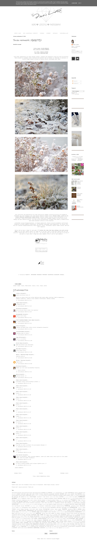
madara (83, 509)
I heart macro (44, 502)
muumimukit (78, 511)
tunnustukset (42, 525)
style (48, 521)
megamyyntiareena (74, 510)
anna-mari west (25, 494)
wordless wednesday (33, 527)
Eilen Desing (75, 498)
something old (30, 521)
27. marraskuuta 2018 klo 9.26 (23, 323)
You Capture (59, 527)
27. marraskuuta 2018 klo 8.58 (23, 311)
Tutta (55, 525)
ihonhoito (57, 502)
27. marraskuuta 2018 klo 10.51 (24, 329)
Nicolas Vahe (45, 513)
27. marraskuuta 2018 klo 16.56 (24, 357)
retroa (17, 518)
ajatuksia (71, 492)
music (49, 511)
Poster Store (34, 517)
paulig (13, 516)
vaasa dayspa (18, 526)
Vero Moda (47, 526)
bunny (83, 495)
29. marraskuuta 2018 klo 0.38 (23, 371)
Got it (79, 3)
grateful (34, 501)
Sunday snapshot (68, 521)
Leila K (18, 325)
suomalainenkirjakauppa (76, 521)
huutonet (28, 502)
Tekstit (75, 81)
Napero (25, 513)
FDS (62, 500)
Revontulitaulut (27, 518)
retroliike (21, 518)
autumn (62, 494)
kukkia (67, 506)
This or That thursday (68, 524)
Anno (30, 494)
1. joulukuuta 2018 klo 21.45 (23, 394)
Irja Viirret (19, 455)
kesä (80, 504)
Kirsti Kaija (19, 343)
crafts (28, 498)
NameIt (22, 513)
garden (21, 501)
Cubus (43, 498)
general (26, 501)
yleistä (42, 527)
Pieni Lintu (19, 380)
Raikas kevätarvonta (80, 207)
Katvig (63, 504)
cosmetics (24, 498)
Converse (19, 498)
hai (46, 501)
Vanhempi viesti (64, 473)
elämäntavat (24, 500)
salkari (64, 518)
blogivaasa (55, 495)
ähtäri (68, 527)
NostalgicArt (63, 513)
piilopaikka (83, 516)
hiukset (73, 501)
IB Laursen (50, 502)
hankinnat (59, 501)
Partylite (83, 514)
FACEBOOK (42, 33)
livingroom (46, 509)
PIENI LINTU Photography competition (56, 516)
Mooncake (42, 511)
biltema (42, 495)
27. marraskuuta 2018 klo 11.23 (24, 334)
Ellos (84, 498)
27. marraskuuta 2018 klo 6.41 (23, 300)
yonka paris (54, 527)
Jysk (47, 504)
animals (18, 494)
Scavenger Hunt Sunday (76, 518)
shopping (45, 520)
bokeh (18, 285)
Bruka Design (79, 495)
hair (48, 501)
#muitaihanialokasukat (17, 492)
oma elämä (40, 514)
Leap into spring (46, 507)
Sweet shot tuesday (22, 522)
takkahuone (50, 522)
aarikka (54, 492)
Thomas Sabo (77, 524)
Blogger (57, 538)
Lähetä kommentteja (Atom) (43, 476)
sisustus (78, 520)
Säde (40, 522)
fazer (60, 500)
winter (45, 285)
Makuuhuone (30, 510)
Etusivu (41, 473)
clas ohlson (55, 496)
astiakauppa (51, 494)
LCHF (41, 507)
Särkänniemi (44, 522)
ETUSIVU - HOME (17, 33)
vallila (28, 526)
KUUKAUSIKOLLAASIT (64, 33)
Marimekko (46, 510)
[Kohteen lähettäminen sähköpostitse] (15, 284)
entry (28, 500)
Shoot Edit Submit (32, 520)
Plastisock (23, 517)
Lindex (83, 507)
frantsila (83, 500)
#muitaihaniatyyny (37, 492)
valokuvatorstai (34, 526)
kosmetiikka (48, 505)
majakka (17, 510)
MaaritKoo (18, 348)
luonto (22, 285)
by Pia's (27, 496)
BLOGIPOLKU (51, 274)
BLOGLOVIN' (57, 274)
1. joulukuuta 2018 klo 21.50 (23, 423)
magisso (13, 510)
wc (12, 527)
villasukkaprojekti (63, 526)
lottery (52, 509)
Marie (17, 374)
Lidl (68, 507)
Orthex (59, 514)
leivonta (53, 507)
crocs (32, 498)
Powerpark (39, 517)
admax (66, 492)
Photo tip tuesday (28, 516)
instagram (82, 502)
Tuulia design (59, 525)
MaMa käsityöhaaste (39, 510)
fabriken (39, 500)
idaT (54, 502)
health (66, 501)
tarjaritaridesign (70, 522)
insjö (72, 502)
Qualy (49, 517)
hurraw (24, 502)
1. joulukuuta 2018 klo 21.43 (23, 389)
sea (84, 518)
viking (55, 526)
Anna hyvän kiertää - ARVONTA (79, 194)
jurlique (40, 504)
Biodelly (46, 495)
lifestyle (73, 507)
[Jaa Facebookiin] (19, 284)
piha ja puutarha (74, 516)
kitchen (27, 506)
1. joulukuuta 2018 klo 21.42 (23, 383)
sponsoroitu (38, 521)
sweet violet (32, 522)
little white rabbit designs (35, 509)
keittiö (72, 504)
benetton (36, 495)
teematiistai (82, 522)
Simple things (63, 520)
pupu (47, 517)
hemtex (70, 501)
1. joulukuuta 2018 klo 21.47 (23, 412)
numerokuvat (82, 513)
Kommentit (75, 83)
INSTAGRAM (55, 33)
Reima (80, 517)
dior (67, 498)
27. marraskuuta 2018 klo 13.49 (24, 352)
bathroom (14, 495)
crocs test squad (37, 498)
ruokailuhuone (42, 518)
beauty (24, 495)
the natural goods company (51, 524)
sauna (68, 518)
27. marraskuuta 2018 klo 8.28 (23, 306)
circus (51, 496)
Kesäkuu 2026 (75, 154)
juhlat (35, 504)
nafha (16, 513)
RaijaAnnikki (19, 314)
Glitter (30, 501)
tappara (65, 522)
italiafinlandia (20, 331)
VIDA (52, 526)
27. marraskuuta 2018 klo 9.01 (23, 317)
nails (19, 513)
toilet (18, 525)
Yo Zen (50, 527)
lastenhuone (25, 507)
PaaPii (68, 514)
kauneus (67, 504)
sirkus (73, 520)
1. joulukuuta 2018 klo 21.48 (23, 417)
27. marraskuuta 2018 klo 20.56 (24, 363)
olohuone (33, 514)
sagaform (51, 518)
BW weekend (21, 496)
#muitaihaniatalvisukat (27, 492)
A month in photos (46, 492)
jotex (33, 504)
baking (79, 494)
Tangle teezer (60, 522)
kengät (76, 504)
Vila (58, 526)
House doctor (80, 501)
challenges (33, 496)
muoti (46, 511)
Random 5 (62, 517)
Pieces (45, 516)
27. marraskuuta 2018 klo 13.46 (24, 346)
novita (75, 513)
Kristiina (18, 366)
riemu (32, 518)
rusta (48, 518)
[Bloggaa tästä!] (16, 284)
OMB (50, 514)
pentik (16, 516)
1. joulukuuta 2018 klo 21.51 (23, 435)
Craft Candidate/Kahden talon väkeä (25, 320)
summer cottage (59, 521)
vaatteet (23, 526)
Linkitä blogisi (79, 188)
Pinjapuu (18, 517)
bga (39, 495)
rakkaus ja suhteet (55, 517)
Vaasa (41, 285)
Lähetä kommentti (19, 467)
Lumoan (59, 509)
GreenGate (38, 501)
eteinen (35, 500)
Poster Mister (27, 517)
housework (19, 502)
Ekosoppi (80, 498)
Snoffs (25, 521)
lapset (17, 507)
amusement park (82, 492)
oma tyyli (46, 514)
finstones (66, 500)
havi (63, 501)
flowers (74, 500)
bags (76, 494)
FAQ (46, 500)
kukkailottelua (60, 505)
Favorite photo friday (53, 500)
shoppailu (39, 520)
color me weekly (73, 496)
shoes (26, 520)
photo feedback (21, 516)
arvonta (41, 494)
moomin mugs (35, 511)
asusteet (57, 494)
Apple (33, 494)
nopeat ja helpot (55, 513)
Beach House (19, 495)
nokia (49, 513)
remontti (83, 517)
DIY (69, 498)
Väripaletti (78, 526)
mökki (13, 513)
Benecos (33, 495)
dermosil (51, 498)
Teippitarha (14, 524)
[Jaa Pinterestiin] (20, 284)
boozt (75, 495)
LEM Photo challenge (61, 507)
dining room (61, 498)
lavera (38, 507)
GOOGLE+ (62, 274)
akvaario (76, 492)
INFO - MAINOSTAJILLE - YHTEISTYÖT (30, 33)
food (79, 500)
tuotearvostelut (50, 525)
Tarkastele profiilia (77, 52)
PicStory (41, 516)
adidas (63, 492)
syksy (37, 522)
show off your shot (54, 520)
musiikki (54, 511)
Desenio (55, 498)
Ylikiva (46, 527)
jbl (20, 504)
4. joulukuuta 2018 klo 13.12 (23, 465)
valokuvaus (41, 526)
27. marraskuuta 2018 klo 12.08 (24, 340)
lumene (56, 509)
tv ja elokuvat (72, 525)
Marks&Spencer (51, 510)
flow (69, 500)
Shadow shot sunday (20, 520)
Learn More (74, 3)
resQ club (14, 518)
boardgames (60, 495)
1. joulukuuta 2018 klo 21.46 (23, 400)
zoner (64, 527)
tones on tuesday (30, 525)
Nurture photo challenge (24, 514)
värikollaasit (71, 526)
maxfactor (65, 510)
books (72, 495)
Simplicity (69, 520)
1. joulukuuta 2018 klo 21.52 (23, 440)
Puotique (43, 517)
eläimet (14, 500)
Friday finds (15, 501)
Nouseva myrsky (70, 513)
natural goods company (31, 513)
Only (52, 514)
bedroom (28, 495)
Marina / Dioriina (20, 360)
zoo (65, 527)
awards (72, 494)
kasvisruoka (59, 504)
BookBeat (68, 495)
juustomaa (44, 504)
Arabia (36, 494)
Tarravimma (76, 522)
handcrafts (53, 501)
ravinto (65, 517)
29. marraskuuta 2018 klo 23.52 (24, 377)
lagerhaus (13, 507)
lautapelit (34, 507)
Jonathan (30, 504)
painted (78, 514)
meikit (80, 510)
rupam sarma (19, 302)
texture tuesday (26, 524)
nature (33, 285)
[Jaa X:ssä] (18, 284)
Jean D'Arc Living (24, 504)
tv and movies (66, 525)
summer (53, 521)
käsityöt (82, 506)
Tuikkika (37, 525)
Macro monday (77, 509)
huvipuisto (32, 502)
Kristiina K (19, 308)
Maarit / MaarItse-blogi (22, 354)
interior (15, 504)
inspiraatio (77, 502)
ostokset (63, 514)
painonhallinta (73, 514)
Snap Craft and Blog (19, 521)
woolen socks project (22, 527)
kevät (83, 504)
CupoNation (46, 498)
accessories (59, 492)
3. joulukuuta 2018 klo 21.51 (23, 459)
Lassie (20, 507)
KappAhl (54, 504)
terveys (19, 524)
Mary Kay (56, 510)
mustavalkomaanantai (70, 511)
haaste (43, 501)
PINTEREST (48, 33)
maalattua (70, 509)
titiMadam (14, 525)
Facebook (43, 500)
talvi (37, 285)
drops (71, 498)
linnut (14, 509)
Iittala (62, 502)
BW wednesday (15, 496)
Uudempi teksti (18, 473)
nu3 (78, 513)
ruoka (35, 518)
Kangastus (51, 504)
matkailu (60, 510)
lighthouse (80, 507)
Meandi (68, 510)
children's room (41, 496)
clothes (61, 496)
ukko (77, 525)
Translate (76, 94)
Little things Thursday (23, 509)
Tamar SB (18, 337)
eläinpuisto (18, 500)
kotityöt (54, 505)
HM (76, 501)
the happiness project (37, 524)
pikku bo (14, 517)
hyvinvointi (37, 502)
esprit (31, 500)
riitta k (18, 293)
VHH (50, 526)
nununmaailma (14, 514)
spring (44, 521)
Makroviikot (28, 285)
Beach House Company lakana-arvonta (80, 183)
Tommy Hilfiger (22, 525)
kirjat (22, 505)
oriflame (55, 514)
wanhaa (83, 526)
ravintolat (70, 517)
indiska (69, 502)
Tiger (81, 524)
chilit (47, 496)
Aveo (66, 494)
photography (37, 516)
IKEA (66, 502)
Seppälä (13, 520)
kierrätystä (17, 505)
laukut (29, 507)
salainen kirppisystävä (58, 518)
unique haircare (81, 525)
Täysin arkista (21, 370)
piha (67, 516)
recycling (76, 517)
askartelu (46, 494)
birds (50, 495)
